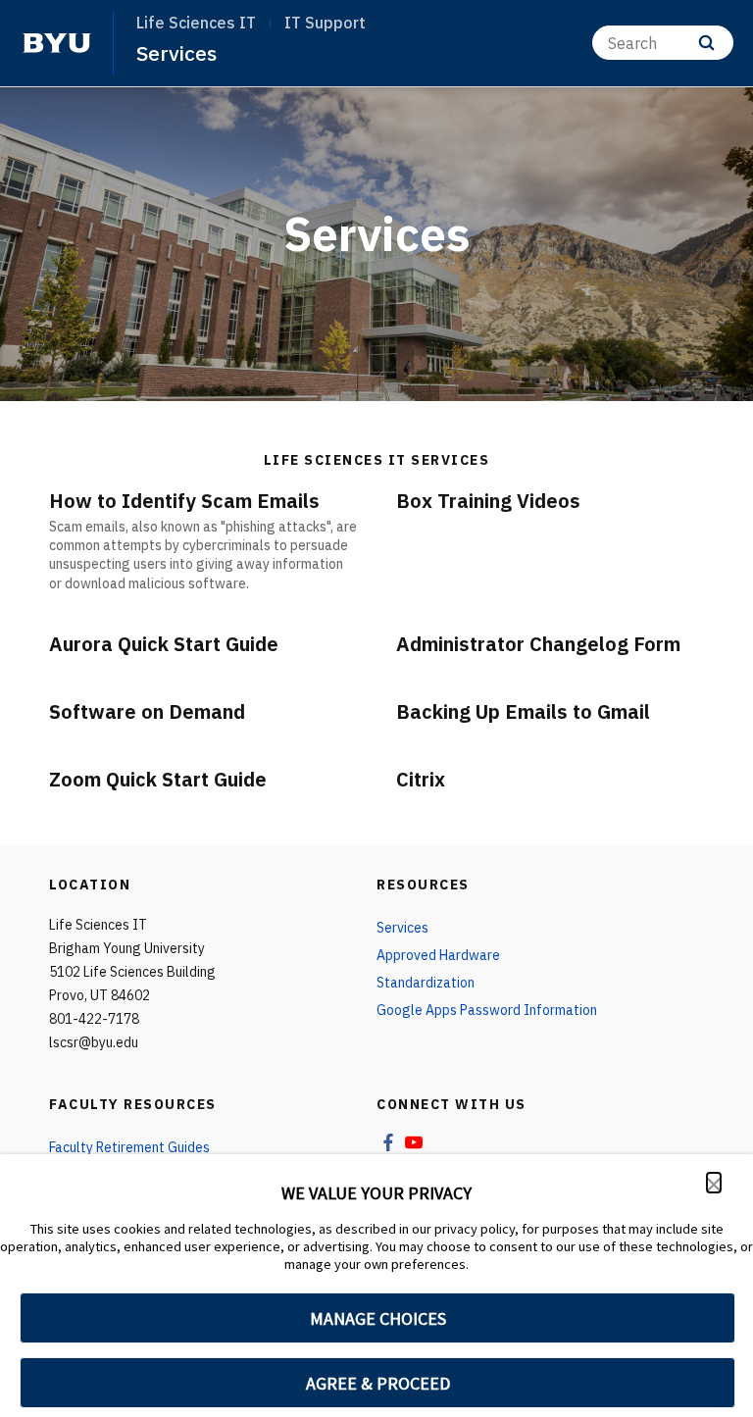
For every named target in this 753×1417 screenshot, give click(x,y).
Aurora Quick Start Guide (163, 644)
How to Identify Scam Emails (184, 500)
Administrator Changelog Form (538, 644)
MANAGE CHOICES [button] (378, 1318)
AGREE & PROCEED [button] (378, 1383)
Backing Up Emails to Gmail (523, 711)
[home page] (57, 43)
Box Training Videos (488, 500)
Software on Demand (147, 711)
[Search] (706, 42)
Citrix (420, 779)
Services (176, 53)
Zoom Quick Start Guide (158, 779)
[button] (714, 1182)
